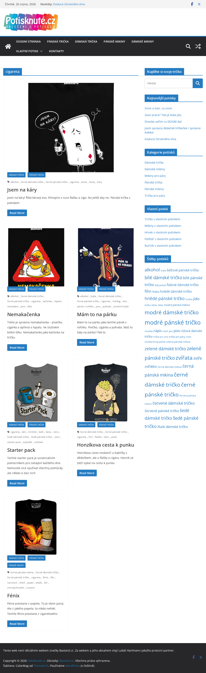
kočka (148, 304)
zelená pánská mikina (178, 341)
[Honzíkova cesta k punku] (106, 392)
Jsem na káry (22, 189)
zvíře (197, 358)
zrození (30, 587)
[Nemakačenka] (36, 257)
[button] (40, 51)
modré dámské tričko (172, 312)
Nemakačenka (23, 314)
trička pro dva (160, 336)
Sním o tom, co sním (158, 108)
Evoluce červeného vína (160, 139)
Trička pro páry (155, 196)
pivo (23, 306)
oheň (22, 582)
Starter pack (21, 450)
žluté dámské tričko (172, 426)
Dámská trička (86, 41)
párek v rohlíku (85, 306)
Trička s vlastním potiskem (162, 219)
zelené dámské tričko (165, 348)
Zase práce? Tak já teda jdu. (163, 115)
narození (12, 582)
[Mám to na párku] (106, 257)
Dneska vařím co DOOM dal (163, 121)
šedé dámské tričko (18, 437)
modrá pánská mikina (177, 305)
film (148, 291)
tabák (39, 582)
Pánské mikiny (114, 41)
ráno (56, 432)
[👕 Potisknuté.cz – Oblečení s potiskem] (8, 46)
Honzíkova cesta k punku (105, 444)
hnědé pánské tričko (165, 298)
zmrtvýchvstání (15, 587)
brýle (93, 296)
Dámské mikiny (143, 41)
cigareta (74, 182)
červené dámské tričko (173, 403)
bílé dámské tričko (163, 277)
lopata (57, 301)
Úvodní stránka (28, 41)
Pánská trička (58, 41)
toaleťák (27, 442)
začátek (38, 442)
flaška (98, 437)
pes (171, 331)
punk (114, 437)
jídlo (196, 298)
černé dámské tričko (32, 182)
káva (48, 432)
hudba (188, 299)
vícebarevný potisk (155, 341)
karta (84, 182)
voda (188, 336)
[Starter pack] (36, 392)
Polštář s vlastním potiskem (163, 239)
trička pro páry (177, 336)
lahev (154, 304)
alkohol (14, 182)
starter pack (14, 442)
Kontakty (56, 51)
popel (30, 582)
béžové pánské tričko (183, 270)
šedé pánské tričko (41, 437)
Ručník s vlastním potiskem (163, 245)
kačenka (47, 301)
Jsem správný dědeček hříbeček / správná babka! (86, 4)
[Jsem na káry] (71, 127)
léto (125, 301)
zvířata (184, 357)
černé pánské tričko (57, 182)
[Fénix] (36, 527)
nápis (157, 330)
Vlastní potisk (27, 51)
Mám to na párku (97, 314)
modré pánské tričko (173, 322)
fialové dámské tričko (183, 285)
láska (160, 305)
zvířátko (151, 366)
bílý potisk (160, 285)
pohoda (107, 306)
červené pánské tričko (162, 410)
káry (99, 182)
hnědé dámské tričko (176, 291)
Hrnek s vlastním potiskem (162, 232)
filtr (52, 577)
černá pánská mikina (22, 572)
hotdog (117, 301)
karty (92, 182)
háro (106, 437)
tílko (29, 306)
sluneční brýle (121, 306)
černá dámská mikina (170, 366)
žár (46, 582)
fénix (45, 577)
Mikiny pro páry (155, 176)
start (57, 437)
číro (91, 437)
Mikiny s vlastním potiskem (163, 226)
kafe (41, 432)
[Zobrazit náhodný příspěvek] (198, 46)
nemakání (12, 306)
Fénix (13, 595)
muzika (149, 331)
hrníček (32, 432)
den (24, 432)
